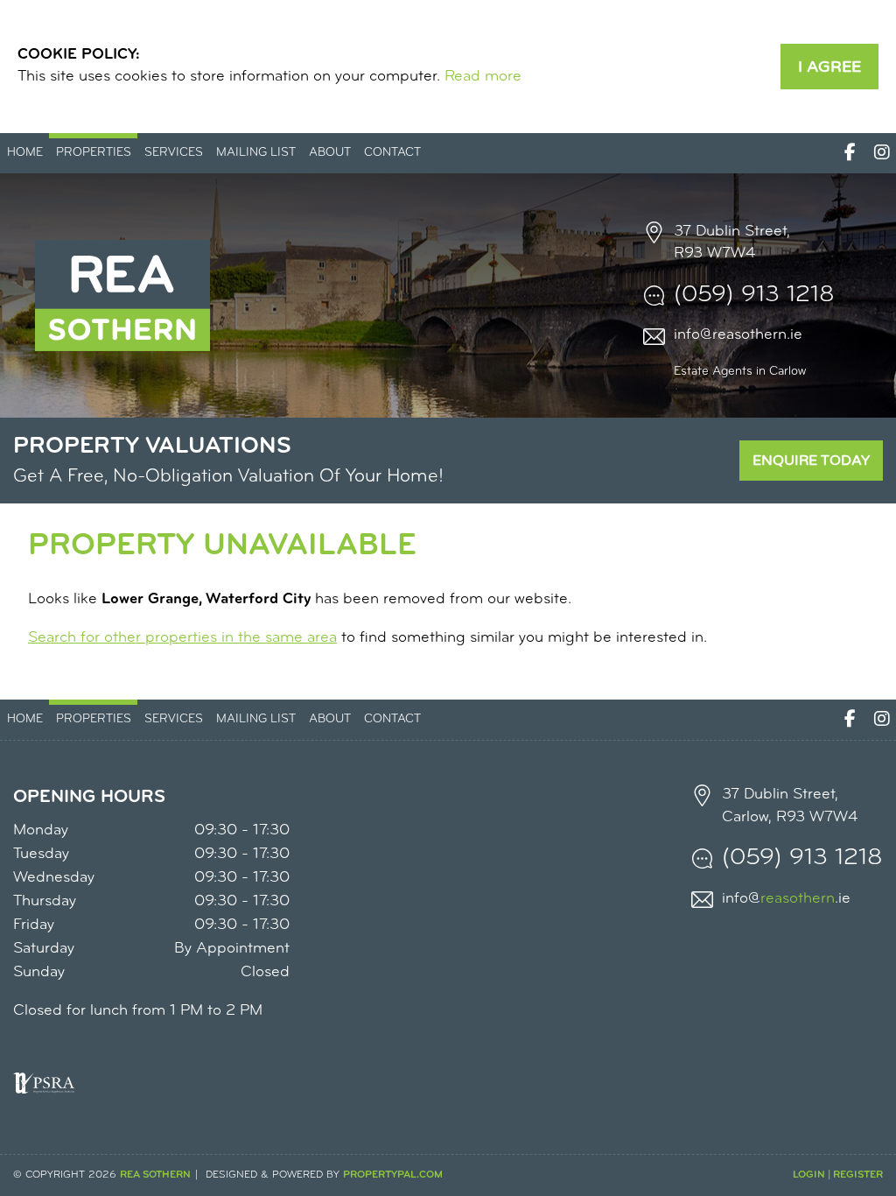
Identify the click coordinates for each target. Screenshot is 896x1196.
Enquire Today (811, 460)
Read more (483, 77)
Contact (392, 152)
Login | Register (838, 1175)
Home (25, 152)
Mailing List (256, 152)
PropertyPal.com (393, 1175)
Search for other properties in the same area (182, 638)
